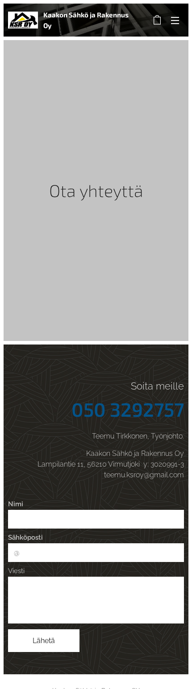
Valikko (175, 20)
